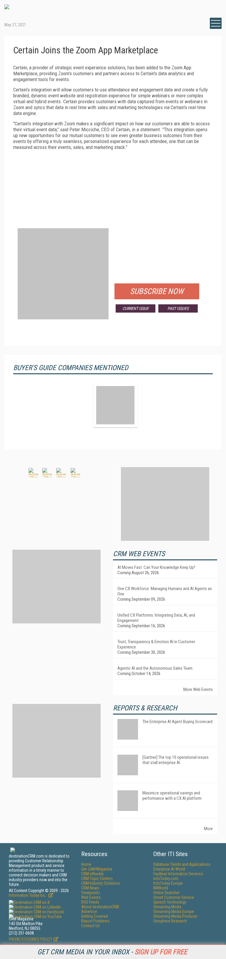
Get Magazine (96, 869)
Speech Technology (169, 902)
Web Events (91, 897)
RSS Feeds (90, 902)
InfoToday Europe (168, 883)
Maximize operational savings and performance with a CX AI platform (172, 795)
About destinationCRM (100, 906)
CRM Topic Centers (97, 878)
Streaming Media (167, 906)
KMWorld (160, 888)
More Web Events (198, 689)
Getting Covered (94, 916)
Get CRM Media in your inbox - (112, 952)
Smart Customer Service (173, 897)
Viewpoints (90, 892)
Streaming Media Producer (175, 916)
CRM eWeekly (92, 873)
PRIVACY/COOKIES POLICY (30, 939)
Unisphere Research (170, 921)
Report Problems (95, 921)
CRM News (90, 888)
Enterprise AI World (169, 869)
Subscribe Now (157, 291)
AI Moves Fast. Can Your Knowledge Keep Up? (156, 567)
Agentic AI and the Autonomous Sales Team (154, 668)
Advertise (89, 911)
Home (86, 864)
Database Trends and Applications (181, 864)
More (208, 828)
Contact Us (90, 925)
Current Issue (135, 308)
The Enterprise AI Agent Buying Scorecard (177, 721)
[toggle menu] (216, 23)
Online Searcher (166, 892)
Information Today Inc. (28, 895)
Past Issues (178, 308)
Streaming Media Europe (173, 911)
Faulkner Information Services (178, 873)
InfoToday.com (165, 878)
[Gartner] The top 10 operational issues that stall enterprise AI (175, 760)
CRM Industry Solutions (100, 883)
